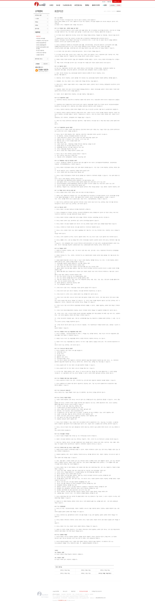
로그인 (103, 1)
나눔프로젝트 (56, 591)
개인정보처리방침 (83, 591)
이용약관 (114, 11)
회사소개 (65, 591)
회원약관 (73, 591)
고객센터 (109, 11)
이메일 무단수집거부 (97, 591)
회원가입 (109, 1)
